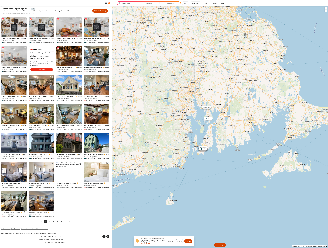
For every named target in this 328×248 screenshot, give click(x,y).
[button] (205, 3)
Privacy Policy (49, 242)
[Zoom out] (326, 10)
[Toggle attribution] (326, 246)
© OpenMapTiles (308, 246)
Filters (185, 3)
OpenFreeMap (301, 246)
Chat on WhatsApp (100, 11)
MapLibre (294, 246)
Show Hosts (195, 3)
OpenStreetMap (321, 246)
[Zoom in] (326, 8)
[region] (220, 127)
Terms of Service (60, 242)
